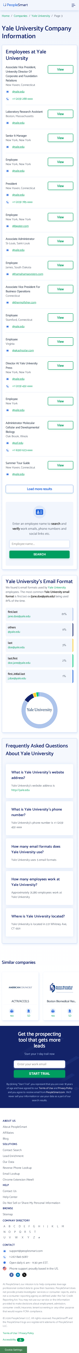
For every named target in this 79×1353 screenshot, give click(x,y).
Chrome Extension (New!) (18, 1179)
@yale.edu (18, 92)
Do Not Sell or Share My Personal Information (31, 1202)
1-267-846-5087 (18, 1256)
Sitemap (8, 1214)
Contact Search (12, 1150)
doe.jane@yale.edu (19, 663)
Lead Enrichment (13, 1156)
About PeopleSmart (15, 1126)
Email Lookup (11, 1173)
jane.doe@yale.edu (19, 616)
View (60, 69)
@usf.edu (17, 443)
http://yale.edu (20, 790)
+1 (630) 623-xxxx (22, 450)
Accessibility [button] (9, 1340)
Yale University (41, 15)
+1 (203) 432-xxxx (22, 386)
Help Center (10, 1197)
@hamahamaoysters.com (27, 274)
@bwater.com (20, 226)
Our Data (8, 1162)
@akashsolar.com (23, 350)
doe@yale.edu (16, 647)
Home (6, 15)
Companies (21, 15)
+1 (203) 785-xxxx (22, 202)
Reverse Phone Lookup (17, 1167)
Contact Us (10, 1191)
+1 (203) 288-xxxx (22, 99)
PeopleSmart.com (55, 1092)
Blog (5, 1138)
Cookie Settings (13, 1349)
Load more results (39, 489)
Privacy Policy (65, 1088)
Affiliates (8, 1132)
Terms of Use (46, 1088)
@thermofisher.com (24, 302)
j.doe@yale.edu (17, 678)
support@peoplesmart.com (26, 1250)
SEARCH (39, 554)
